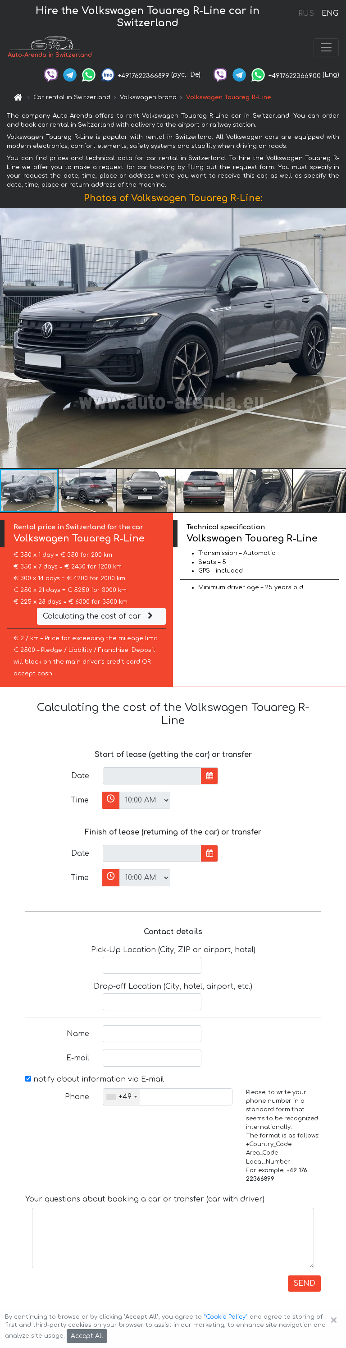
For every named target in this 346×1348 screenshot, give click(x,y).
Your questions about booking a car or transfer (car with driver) (144, 1199)
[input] (152, 775)
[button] (88, 490)
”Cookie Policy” (226, 1317)
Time (80, 800)
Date (80, 776)
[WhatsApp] (88, 74)
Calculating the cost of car (93, 616)
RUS (306, 13)
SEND (304, 1283)
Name (78, 1034)
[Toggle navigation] (326, 47)
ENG (330, 13)
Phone (77, 1097)
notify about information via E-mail (97, 1079)
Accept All (87, 1336)
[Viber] (50, 74)
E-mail (77, 1058)
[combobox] (121, 1097)
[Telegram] (69, 74)
